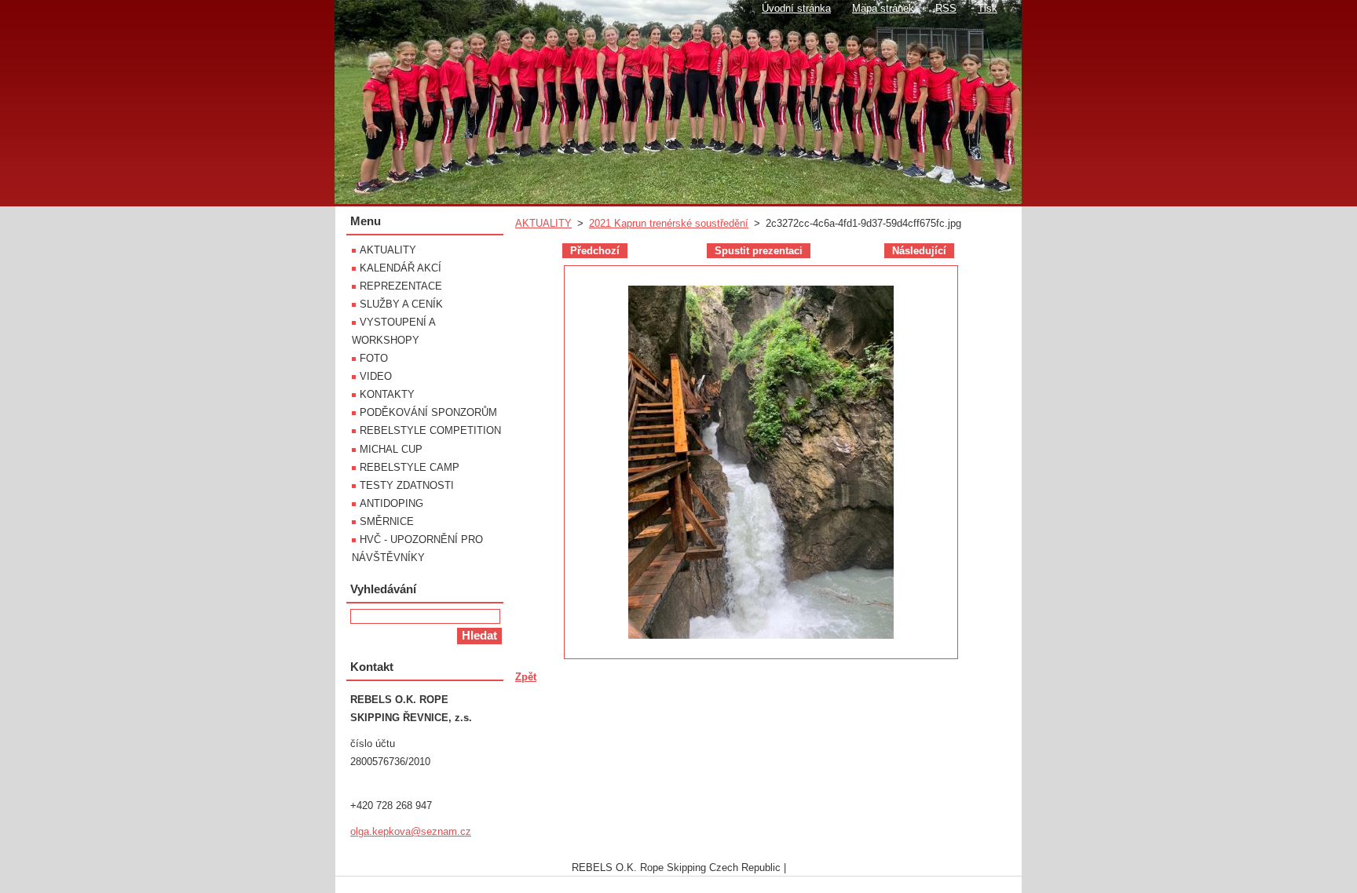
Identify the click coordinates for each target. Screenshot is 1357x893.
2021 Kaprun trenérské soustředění (668, 223)
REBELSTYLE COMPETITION (430, 430)
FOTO (374, 358)
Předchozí (595, 251)
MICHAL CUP (391, 449)
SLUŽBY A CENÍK (401, 304)
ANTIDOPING (391, 503)
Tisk (987, 8)
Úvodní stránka (796, 8)
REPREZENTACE (401, 286)
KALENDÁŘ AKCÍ (400, 268)
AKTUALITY (543, 223)
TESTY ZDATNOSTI (407, 485)
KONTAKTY (387, 394)
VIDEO (376, 376)
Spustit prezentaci (759, 251)
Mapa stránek (883, 8)
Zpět (525, 677)
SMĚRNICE (387, 521)
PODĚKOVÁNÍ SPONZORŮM (428, 412)
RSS (945, 8)
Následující (919, 251)
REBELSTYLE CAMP (409, 467)
